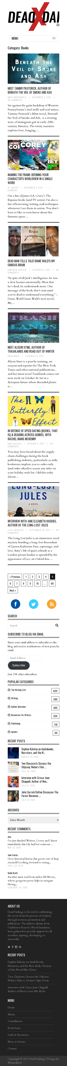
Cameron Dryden (17, 269)
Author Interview (18, 706)
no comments (15, 100)
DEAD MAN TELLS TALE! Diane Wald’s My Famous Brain (31, 263)
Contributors (15, 1021)
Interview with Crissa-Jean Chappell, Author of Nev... (35, 779)
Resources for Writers (21, 715)
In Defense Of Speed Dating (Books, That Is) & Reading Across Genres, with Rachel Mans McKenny (33, 434)
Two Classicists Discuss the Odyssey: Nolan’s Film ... (36, 765)
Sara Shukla (14, 443)
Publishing (15, 723)
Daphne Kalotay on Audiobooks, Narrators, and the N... (37, 751)
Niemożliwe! (15, 1062)
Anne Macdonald (17, 97)
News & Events (16, 1041)
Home (11, 1007)
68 (52, 583)
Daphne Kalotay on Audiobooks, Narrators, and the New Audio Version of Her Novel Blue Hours (29, 965)
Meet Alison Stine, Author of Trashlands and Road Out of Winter (31, 349)
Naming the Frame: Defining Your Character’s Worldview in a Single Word (30, 178)
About (11, 1014)
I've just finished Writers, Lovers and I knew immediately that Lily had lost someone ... (32, 842)
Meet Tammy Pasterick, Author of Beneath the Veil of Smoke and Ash (30, 90)
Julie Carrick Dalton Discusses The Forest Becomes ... (39, 794)
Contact (12, 1048)
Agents (14, 731)
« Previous (15, 577)
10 (37, 583)
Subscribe (18, 665)
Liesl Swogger (16, 530)
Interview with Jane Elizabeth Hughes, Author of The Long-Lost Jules (32, 523)
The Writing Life (18, 690)
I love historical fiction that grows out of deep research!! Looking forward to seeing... (33, 860)
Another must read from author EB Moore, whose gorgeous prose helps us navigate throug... (32, 880)
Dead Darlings (37, 1059)
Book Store (14, 1028)
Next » (13, 590)
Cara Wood (14, 356)
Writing (14, 698)
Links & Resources (18, 1035)
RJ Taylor (13, 187)
